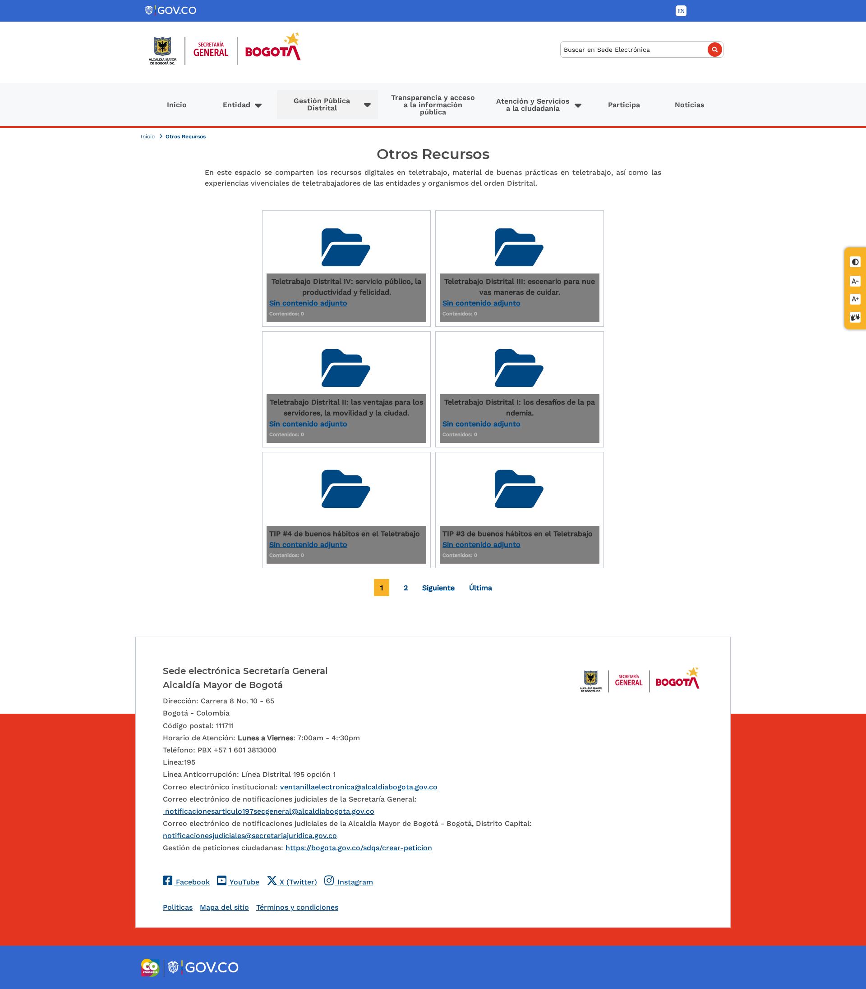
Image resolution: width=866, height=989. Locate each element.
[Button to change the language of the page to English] (681, 10)
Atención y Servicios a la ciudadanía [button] (533, 105)
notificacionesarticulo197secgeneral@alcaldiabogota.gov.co (268, 811)
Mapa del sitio (224, 907)
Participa (624, 104)
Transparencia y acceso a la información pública (433, 104)
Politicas (178, 907)
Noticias (690, 104)
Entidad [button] (236, 104)
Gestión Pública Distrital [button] (322, 104)
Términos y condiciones (297, 907)
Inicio (177, 104)
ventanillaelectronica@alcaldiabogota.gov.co (359, 787)
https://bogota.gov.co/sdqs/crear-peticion (359, 847)
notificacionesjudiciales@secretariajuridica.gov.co (250, 835)
